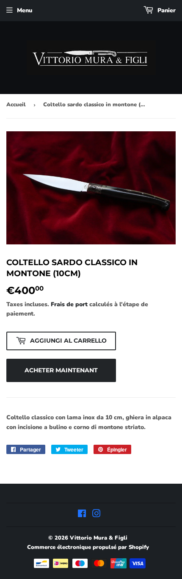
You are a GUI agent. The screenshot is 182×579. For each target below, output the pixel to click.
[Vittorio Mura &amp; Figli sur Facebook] (81, 515)
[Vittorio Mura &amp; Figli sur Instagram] (96, 515)
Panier (166, 10)
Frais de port (69, 304)
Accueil (16, 104)
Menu (24, 10)
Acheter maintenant (61, 370)
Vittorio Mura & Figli (98, 538)
